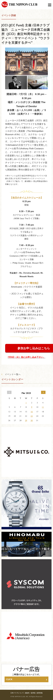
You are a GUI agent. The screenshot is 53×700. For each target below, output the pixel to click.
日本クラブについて (17, 693)
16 (32, 411)
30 (32, 420)
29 (26, 420)
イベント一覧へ (11, 374)
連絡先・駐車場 (30, 693)
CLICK (26, 679)
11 (43, 407)
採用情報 (40, 693)
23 (32, 416)
